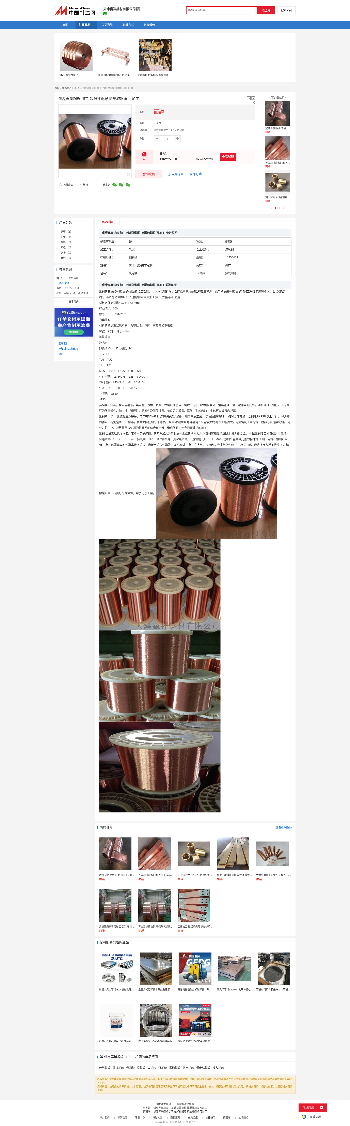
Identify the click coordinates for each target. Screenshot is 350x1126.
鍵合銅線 (188, 1068)
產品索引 (63, 343)
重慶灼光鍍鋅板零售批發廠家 (154, 989)
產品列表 (67, 88)
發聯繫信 (149, 174)
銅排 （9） (67, 252)
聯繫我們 (122, 1117)
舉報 (85, 184)
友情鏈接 (243, 1117)
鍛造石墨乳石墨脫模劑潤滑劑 (115, 1041)
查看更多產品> (284, 827)
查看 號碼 (64, 283)
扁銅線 (152, 1068)
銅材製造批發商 (185, 1104)
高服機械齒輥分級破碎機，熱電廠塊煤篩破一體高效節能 (208, 989)
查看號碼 (228, 157)
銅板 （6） (67, 247)
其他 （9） (67, 258)
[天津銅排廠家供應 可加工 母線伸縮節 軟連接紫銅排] (277, 148)
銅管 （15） (67, 237)
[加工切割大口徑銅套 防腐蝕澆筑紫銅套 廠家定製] (277, 182)
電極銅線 (174, 1068)
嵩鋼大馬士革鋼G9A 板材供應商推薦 (119, 989)
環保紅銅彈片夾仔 (68, 75)
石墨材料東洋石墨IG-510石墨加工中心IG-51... (281, 989)
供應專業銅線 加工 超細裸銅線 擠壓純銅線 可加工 (180, 1108)
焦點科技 (180, 1122)
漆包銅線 (218, 1068)
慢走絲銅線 (203, 1068)
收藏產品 (68, 184)
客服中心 (140, 1117)
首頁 (56, 88)
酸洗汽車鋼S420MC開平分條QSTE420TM (239, 989)
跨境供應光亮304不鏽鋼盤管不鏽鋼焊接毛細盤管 (164, 1041)
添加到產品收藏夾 (68, 348)
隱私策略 (175, 1117)
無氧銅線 (104, 1068)
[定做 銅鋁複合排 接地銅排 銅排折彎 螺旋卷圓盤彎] (277, 113)
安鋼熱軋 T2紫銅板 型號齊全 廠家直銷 (158, 75)
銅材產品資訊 (163, 1104)
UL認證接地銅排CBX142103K (114, 75)
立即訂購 (196, 174)
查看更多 (74, 301)
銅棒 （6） (67, 242)
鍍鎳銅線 (118, 1068)
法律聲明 (210, 1117)
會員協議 (193, 1117)
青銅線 (130, 1068)
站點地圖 (157, 1117)
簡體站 (226, 1117)
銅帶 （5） (67, 231)
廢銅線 (141, 1068)
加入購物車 (176, 174)
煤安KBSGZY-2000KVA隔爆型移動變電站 (200, 1041)
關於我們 (105, 1117)
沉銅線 (162, 1068)
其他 (76, 88)
